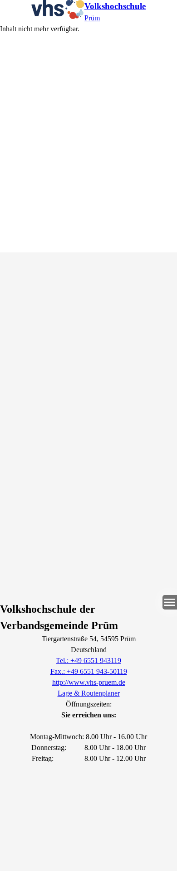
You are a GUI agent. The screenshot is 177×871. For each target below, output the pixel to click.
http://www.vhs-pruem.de (88, 682)
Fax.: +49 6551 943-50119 (88, 671)
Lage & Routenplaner (89, 693)
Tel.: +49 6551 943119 (88, 660)
